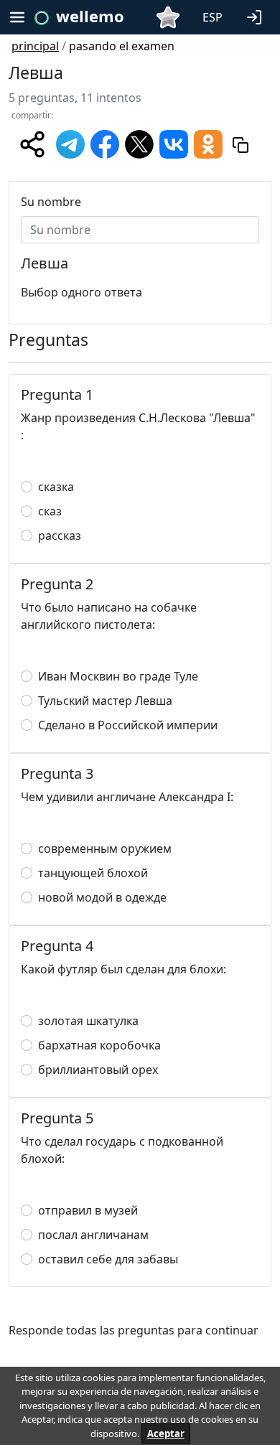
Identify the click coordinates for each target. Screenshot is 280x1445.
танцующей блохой (93, 873)
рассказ (59, 535)
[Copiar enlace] (240, 144)
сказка (56, 487)
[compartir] (32, 144)
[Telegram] (70, 143)
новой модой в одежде (102, 897)
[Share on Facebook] (104, 143)
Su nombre (51, 202)
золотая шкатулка (88, 1021)
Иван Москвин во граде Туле (118, 676)
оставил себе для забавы (108, 1259)
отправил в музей (88, 1210)
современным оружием (105, 848)
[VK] (173, 143)
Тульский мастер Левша (105, 701)
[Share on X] (139, 143)
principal (35, 46)
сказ (50, 511)
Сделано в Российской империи (128, 725)
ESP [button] (212, 17)
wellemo (90, 16)
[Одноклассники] (208, 143)
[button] (257, 16)
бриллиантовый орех (98, 1069)
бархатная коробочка (99, 1045)
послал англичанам (93, 1235)
